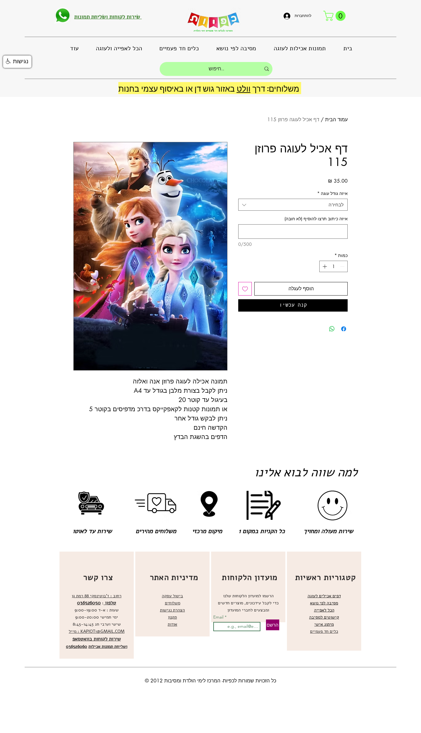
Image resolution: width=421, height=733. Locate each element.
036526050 (89, 602)
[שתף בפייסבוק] (343, 329)
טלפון (110, 602)
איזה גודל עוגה (332, 193)
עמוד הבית (336, 119)
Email (219, 617)
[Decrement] (343, 266)
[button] (335, 16)
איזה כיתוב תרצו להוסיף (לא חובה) (316, 219)
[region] (96, 605)
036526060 (76, 646)
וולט (244, 88)
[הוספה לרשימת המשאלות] (245, 289)
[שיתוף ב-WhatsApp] (332, 329)
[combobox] (293, 205)
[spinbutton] (333, 266)
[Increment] (324, 266)
